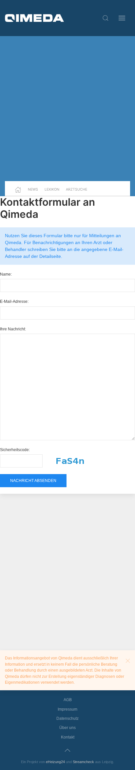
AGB (68, 699)
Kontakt (67, 737)
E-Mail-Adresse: (14, 301)
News (33, 189)
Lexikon (52, 189)
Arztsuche (76, 189)
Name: (6, 274)
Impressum (67, 709)
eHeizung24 (55, 762)
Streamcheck (83, 762)
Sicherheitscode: (15, 449)
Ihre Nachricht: (13, 329)
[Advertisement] (67, 108)
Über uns (67, 727)
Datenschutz (67, 718)
